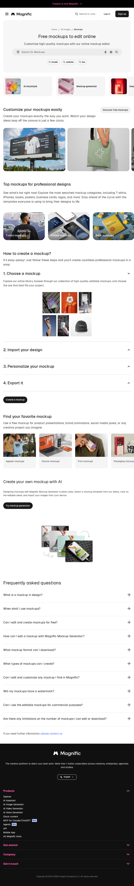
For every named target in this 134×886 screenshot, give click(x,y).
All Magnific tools (12, 836)
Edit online (18, 164)
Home (54, 29)
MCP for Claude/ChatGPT (19, 820)
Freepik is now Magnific (65, 3)
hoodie (54, 62)
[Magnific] (67, 754)
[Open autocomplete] (16, 52)
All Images (65, 29)
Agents (9, 824)
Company (9, 854)
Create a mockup (15, 399)
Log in (107, 13)
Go (34, 164)
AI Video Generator (13, 808)
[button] (67, 777)
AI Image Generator (13, 804)
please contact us (51, 733)
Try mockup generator (18, 505)
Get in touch (10, 863)
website (70, 62)
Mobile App (9, 832)
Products (8, 790)
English (67, 777)
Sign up (122, 13)
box (83, 62)
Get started (10, 845)
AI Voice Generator (13, 812)
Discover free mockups (115, 109)
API (5, 828)
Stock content (10, 816)
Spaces (7, 796)
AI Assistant (9, 800)
